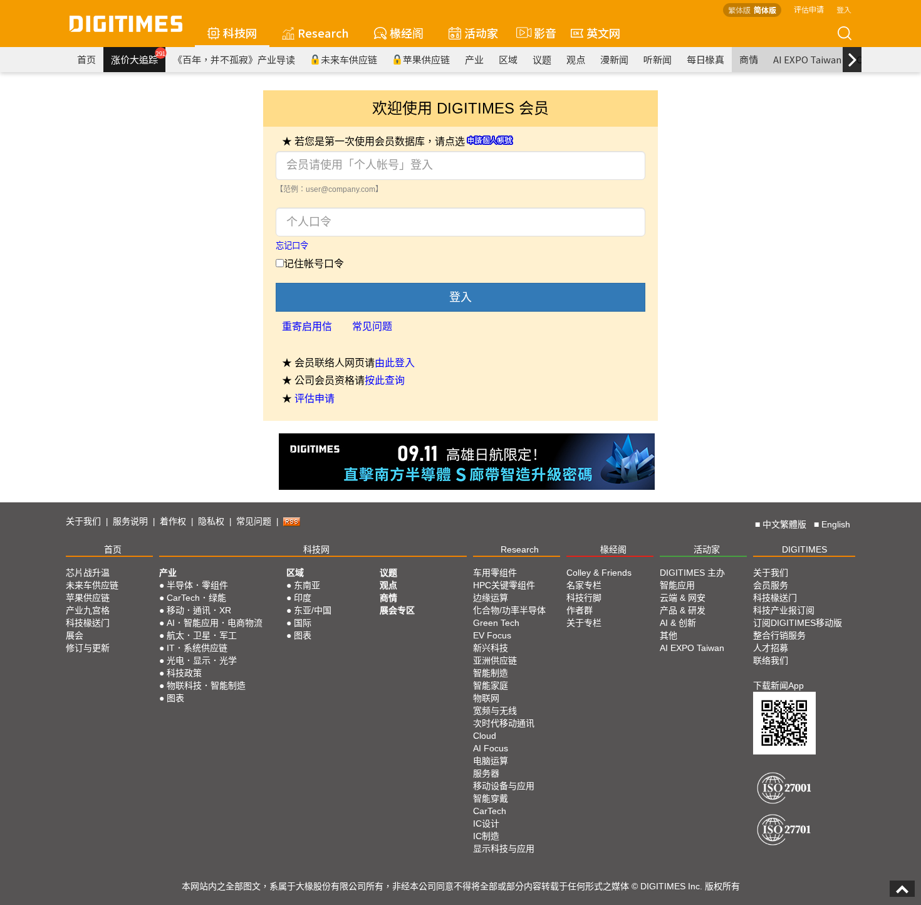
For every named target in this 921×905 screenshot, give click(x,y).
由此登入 (395, 362)
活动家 (481, 32)
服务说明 (130, 521)
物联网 (486, 698)
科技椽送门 (88, 623)
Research (323, 32)
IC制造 (486, 836)
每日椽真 (705, 59)
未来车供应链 (349, 59)
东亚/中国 (312, 610)
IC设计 (486, 823)
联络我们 (770, 660)
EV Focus (492, 635)
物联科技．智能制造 (206, 685)
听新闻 (657, 59)
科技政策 (184, 673)
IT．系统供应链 (197, 648)
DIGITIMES (804, 549)
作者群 (579, 610)
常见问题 (372, 326)
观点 (575, 59)
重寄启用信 (307, 326)
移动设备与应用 (503, 786)
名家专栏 (583, 585)
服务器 (486, 773)
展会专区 (397, 610)
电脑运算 (490, 761)
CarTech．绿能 (196, 598)
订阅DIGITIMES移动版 (797, 623)
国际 (302, 623)
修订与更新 (88, 648)
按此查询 (385, 380)
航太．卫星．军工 (202, 635)
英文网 (603, 32)
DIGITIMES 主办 (692, 573)
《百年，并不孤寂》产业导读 (234, 59)
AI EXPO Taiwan (807, 59)
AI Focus (490, 748)
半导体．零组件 (197, 585)
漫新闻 (614, 59)
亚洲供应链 (495, 660)
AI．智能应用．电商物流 (215, 623)
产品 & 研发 (682, 610)
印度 (302, 598)
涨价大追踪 (138, 57)
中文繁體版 (784, 524)
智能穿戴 (490, 798)
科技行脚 (583, 598)
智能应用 (677, 585)
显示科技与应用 (503, 849)
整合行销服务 (779, 635)
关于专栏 (583, 623)
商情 (748, 59)
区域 (508, 59)
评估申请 (809, 9)
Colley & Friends (599, 573)
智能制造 (490, 673)
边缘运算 (490, 598)
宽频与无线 (495, 711)
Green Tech (496, 623)
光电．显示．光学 (202, 660)
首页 (86, 59)
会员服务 (770, 585)
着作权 (173, 521)
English (835, 524)
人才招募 (770, 648)
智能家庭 (490, 685)
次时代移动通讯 (503, 723)
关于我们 (83, 521)
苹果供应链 (426, 59)
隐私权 (211, 521)
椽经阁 (407, 32)
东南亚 (307, 585)
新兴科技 (490, 648)
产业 (474, 59)
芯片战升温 (88, 573)
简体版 (765, 9)
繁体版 (739, 9)
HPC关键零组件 (504, 585)
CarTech (489, 811)
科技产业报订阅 (783, 610)
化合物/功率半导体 (509, 610)
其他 (668, 635)
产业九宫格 (88, 610)
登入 (843, 9)
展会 (74, 635)
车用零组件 (495, 573)
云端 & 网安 (682, 598)
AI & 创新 (678, 623)
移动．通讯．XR (199, 610)
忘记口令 (292, 245)
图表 (175, 698)
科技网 (240, 32)
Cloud (484, 736)
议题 (542, 59)
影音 (540, 32)
